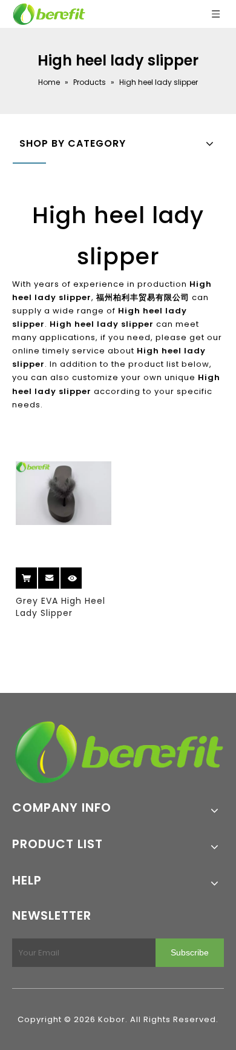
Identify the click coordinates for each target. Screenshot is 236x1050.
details (82, 574)
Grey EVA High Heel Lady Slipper (60, 607)
